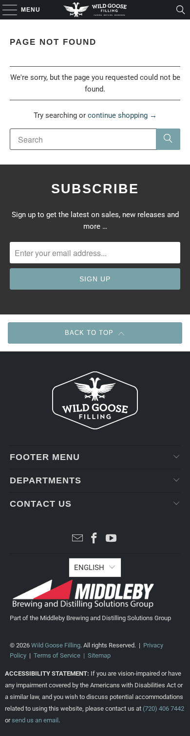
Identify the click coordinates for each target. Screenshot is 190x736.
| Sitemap (95, 655)
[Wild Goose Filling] (95, 9)
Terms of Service (57, 655)
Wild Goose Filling (55, 645)
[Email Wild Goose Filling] (77, 539)
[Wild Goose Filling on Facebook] (94, 539)
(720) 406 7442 (163, 708)
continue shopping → (122, 115)
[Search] (180, 9)
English (89, 567)
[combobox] (95, 139)
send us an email (35, 720)
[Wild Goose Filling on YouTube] (111, 539)
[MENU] (5, 9)
